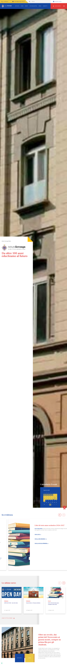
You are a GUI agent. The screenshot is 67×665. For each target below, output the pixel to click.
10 (44, 498)
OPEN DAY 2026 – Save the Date (11, 603)
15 (54, 498)
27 (44, 494)
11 (46, 498)
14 (52, 498)
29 (48, 494)
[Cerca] (30, 1)
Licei (49, 601)
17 (44, 500)
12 (48, 498)
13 (50, 498)
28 (46, 494)
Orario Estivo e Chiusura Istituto (33, 603)
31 (52, 494)
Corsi (29, 658)
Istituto (6, 601)
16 (56, 498)
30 (50, 494)
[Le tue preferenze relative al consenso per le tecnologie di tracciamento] (2, 663)
